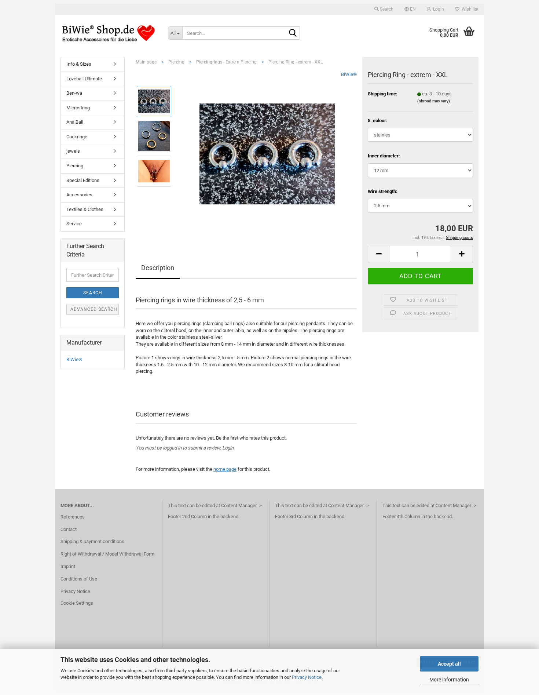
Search (92, 292)
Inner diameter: (384, 156)
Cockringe (76, 136)
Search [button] (386, 9)
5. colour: (378, 120)
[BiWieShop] (108, 33)
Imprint (67, 566)
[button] (410, 9)
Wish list (468, 9)
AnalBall (74, 122)
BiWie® (349, 74)
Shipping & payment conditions (92, 541)
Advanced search (93, 309)
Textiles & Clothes (84, 209)
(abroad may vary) (433, 101)
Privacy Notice (307, 677)
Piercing (74, 165)
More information (449, 680)
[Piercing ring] (267, 153)
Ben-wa (74, 93)
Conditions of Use (78, 579)
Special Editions (82, 180)
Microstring (78, 107)
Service (74, 223)
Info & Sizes (78, 64)
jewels (73, 151)
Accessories (79, 194)
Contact (68, 529)
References (72, 517)
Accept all (449, 664)
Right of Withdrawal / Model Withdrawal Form (107, 554)
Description (157, 268)
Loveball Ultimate (84, 78)
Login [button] (437, 9)
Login (228, 448)
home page (224, 469)
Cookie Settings (76, 603)
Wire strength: (382, 191)
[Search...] (293, 33)
